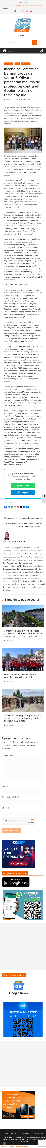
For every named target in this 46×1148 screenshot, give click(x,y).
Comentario (7, 755)
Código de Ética (38, 1133)
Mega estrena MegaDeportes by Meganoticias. (23, 518)
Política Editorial (10, 1133)
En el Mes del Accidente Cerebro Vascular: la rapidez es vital (20, 676)
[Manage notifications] (4, 1143)
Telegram (25, 492)
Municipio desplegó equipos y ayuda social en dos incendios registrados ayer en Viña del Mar (22, 718)
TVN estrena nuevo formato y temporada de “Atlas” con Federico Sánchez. (24, 524)
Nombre (6, 786)
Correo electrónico (10, 797)
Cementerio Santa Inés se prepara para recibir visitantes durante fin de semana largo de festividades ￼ (23, 633)
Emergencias (9, 64)
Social (17, 64)
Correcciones (24, 1133)
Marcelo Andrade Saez (23, 99)
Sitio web (5, 808)
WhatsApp (24, 485)
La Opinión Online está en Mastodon (14, 1147)
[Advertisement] (23, 946)
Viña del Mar (26, 64)
